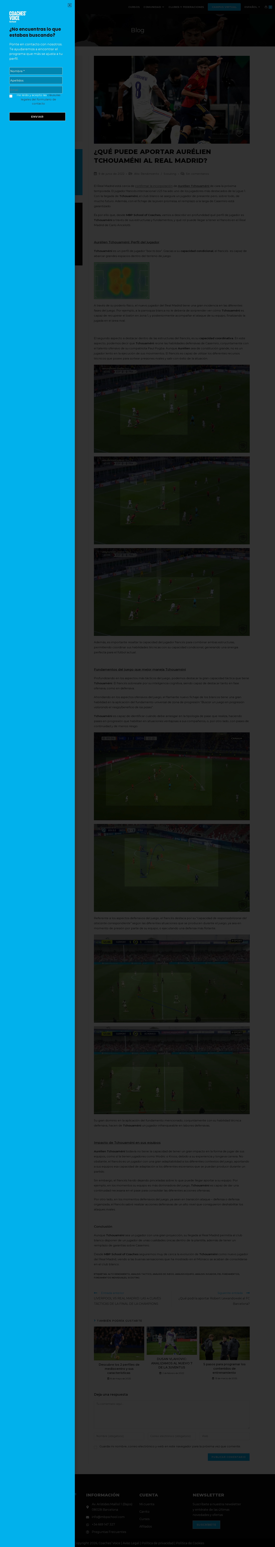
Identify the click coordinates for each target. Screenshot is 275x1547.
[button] (69, 5)
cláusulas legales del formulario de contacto (40, 99)
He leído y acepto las (38, 99)
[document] (137, 773)
